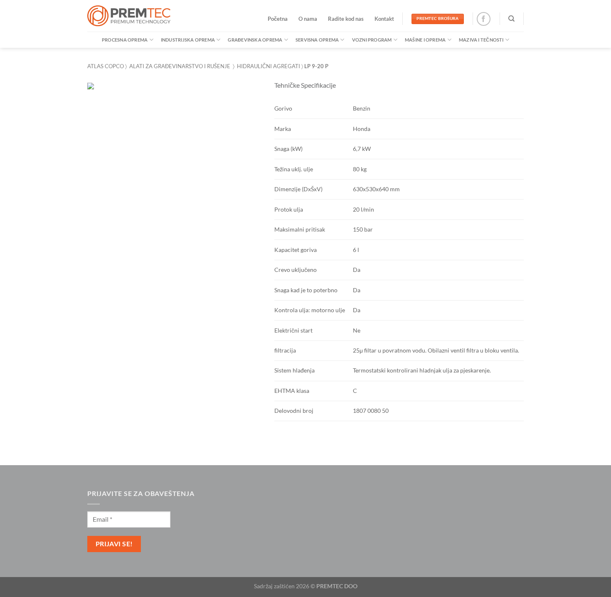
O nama (307, 18)
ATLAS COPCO (105, 66)
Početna (278, 18)
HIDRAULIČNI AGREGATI (268, 66)
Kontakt (384, 18)
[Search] (511, 19)
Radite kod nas (346, 18)
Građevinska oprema (255, 39)
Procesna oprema (125, 39)
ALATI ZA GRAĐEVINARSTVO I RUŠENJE (179, 66)
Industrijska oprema (188, 39)
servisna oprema (317, 39)
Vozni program (372, 39)
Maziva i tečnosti (481, 39)
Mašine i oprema (425, 39)
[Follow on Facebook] (483, 19)
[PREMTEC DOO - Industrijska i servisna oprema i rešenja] (128, 16)
